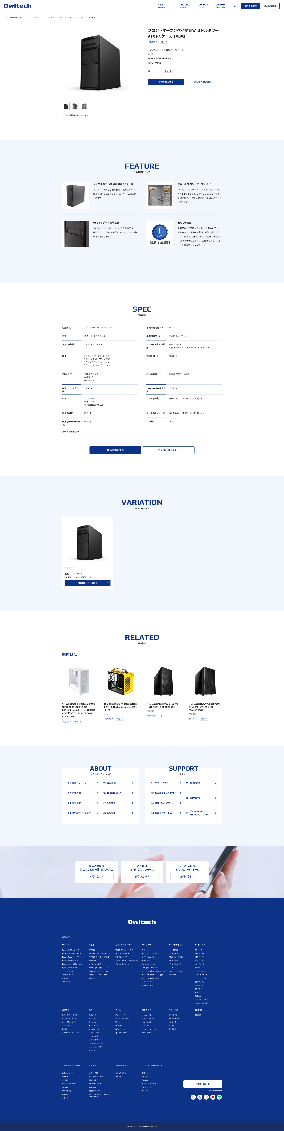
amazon (145, 1076)
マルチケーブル (67, 971)
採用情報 (65, 1094)
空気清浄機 (172, 975)
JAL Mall (145, 1091)
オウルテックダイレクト (152, 1066)
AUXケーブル (173, 967)
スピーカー (146, 950)
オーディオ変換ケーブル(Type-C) (154, 975)
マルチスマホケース (122, 1018)
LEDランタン (173, 1015)
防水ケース (93, 1015)
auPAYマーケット (148, 1087)
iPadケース (119, 1022)
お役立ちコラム (120, 1073)
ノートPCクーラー (201, 999)
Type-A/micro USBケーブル (72, 967)
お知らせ (65, 1098)
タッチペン (93, 1022)
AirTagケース (120, 1029)
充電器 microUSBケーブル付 (99, 971)
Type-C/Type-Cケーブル (71, 957)
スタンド (66, 1009)
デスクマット (93, 1025)
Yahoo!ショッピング (149, 1084)
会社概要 (65, 1080)
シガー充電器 (173, 950)
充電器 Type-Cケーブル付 (98, 975)
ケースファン (200, 960)
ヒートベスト (173, 1025)
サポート (92, 1066)
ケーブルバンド (94, 1029)
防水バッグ (93, 1018)
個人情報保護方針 (215, 1090)
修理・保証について (96, 1080)
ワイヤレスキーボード (96, 1043)
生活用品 (199, 1009)
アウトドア (173, 1009)
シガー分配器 (173, 953)
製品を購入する (166, 81)
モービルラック (200, 971)
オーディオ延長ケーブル (150, 978)
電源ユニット (200, 953)
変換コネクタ (66, 978)
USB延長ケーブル (68, 975)
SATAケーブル (200, 967)
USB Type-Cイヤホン (149, 967)
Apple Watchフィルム (150, 1032)
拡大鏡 (64, 1029)
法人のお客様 (270, 6)
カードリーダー (200, 964)
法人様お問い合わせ (203, 81)
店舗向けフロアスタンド (70, 1032)
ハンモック (172, 1022)
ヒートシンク (200, 985)
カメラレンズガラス (149, 1018)
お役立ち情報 (121, 1066)
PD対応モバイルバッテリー (125, 950)
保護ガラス (146, 1009)
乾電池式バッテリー (122, 957)
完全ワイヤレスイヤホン (150, 953)
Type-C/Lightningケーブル (71, 950)
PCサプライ (153, 42)
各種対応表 (93, 1087)
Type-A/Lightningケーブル (71, 953)
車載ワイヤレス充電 (176, 957)
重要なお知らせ (94, 1091)
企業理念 (65, 1076)
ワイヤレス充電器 (95, 964)
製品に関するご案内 (96, 1076)
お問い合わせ (96, 876)
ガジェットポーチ (95, 1036)
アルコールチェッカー (176, 971)
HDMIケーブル (67, 982)
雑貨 (90, 1009)
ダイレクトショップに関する (99, 1095)
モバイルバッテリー (123, 944)
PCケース (164, 42)
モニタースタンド (201, 1003)
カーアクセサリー (176, 944)
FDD (197, 992)
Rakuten (145, 1080)
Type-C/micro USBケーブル (72, 964)
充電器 (91, 944)
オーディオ (146, 944)
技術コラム (119, 1076)
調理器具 (198, 1015)
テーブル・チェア (175, 1018)
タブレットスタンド (69, 1018)
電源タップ (93, 978)
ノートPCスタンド (68, 1022)
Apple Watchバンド (96, 1047)
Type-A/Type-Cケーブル (70, 960)
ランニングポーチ (95, 1040)
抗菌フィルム (146, 1025)
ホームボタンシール (149, 1029)
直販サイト (146, 1073)
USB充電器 (92, 960)
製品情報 (66, 937)
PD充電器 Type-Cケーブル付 (99, 957)
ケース (118, 1009)
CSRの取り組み (67, 1091)
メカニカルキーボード (203, 975)
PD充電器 (92, 950)
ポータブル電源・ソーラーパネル (127, 960)
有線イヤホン (146, 960)
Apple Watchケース (122, 1032)
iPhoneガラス (147, 1015)
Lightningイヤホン (148, 964)
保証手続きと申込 (95, 1084)
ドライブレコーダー (176, 964)
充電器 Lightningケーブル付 (98, 967)
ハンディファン (94, 1032)
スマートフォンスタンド (70, 1015)
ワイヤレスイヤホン (149, 957)
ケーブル (65, 944)
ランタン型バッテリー (123, 964)
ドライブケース (200, 978)
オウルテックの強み (69, 1084)
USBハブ (198, 996)
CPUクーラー (200, 957)
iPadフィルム (146, 1022)
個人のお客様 (251, 6)
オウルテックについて (71, 1066)
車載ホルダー (173, 960)
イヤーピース (146, 982)
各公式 (87, 583)
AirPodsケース (120, 1025)
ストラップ (93, 1050)
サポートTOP (93, 1073)
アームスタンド (67, 1025)
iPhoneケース (120, 1015)
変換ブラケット (200, 982)
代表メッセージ (67, 1073)
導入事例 (65, 1087)
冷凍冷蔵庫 (172, 1029)
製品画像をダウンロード (77, 115)
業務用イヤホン (147, 985)
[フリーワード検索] (235, 6)
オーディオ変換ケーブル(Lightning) (154, 971)
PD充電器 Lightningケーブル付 (99, 953)
